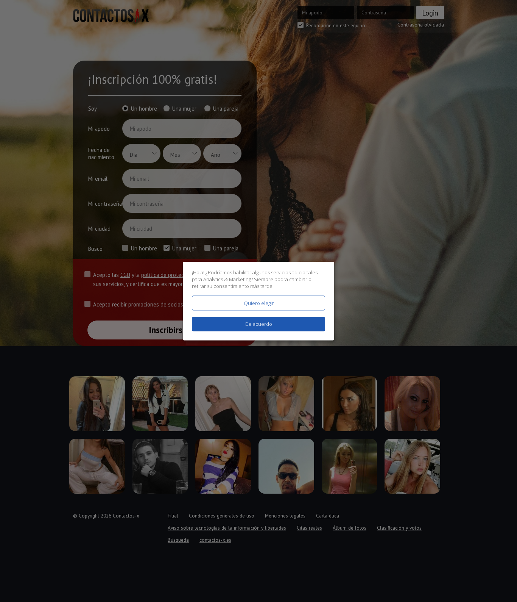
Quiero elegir (259, 303)
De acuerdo (258, 324)
